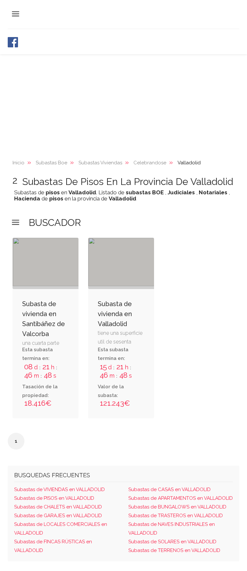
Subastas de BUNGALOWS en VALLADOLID (177, 507)
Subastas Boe (51, 163)
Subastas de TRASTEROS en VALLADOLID (175, 515)
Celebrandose (149, 163)
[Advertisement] (123, 102)
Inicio (18, 163)
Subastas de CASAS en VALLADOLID (169, 489)
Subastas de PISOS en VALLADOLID (54, 498)
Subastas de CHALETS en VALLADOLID (58, 507)
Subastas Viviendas (100, 163)
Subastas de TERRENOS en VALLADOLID (174, 550)
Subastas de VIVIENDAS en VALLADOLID (59, 489)
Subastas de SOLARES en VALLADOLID (172, 542)
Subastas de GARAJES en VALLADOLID (58, 515)
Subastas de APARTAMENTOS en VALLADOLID (180, 498)
